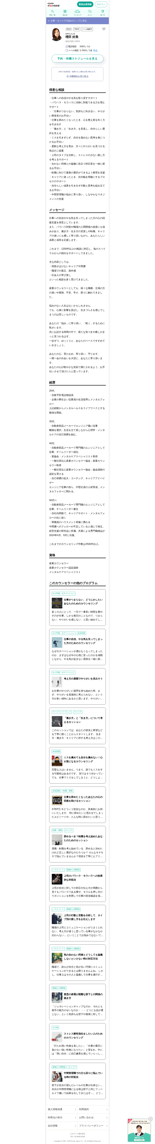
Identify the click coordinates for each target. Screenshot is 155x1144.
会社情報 (53, 1125)
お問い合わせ (86, 1117)
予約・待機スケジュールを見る (77, 58)
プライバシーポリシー (91, 1125)
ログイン (101, 4)
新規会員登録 (85, 4)
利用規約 (84, 1109)
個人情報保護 (55, 1109)
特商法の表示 (55, 1117)
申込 (95, 50)
